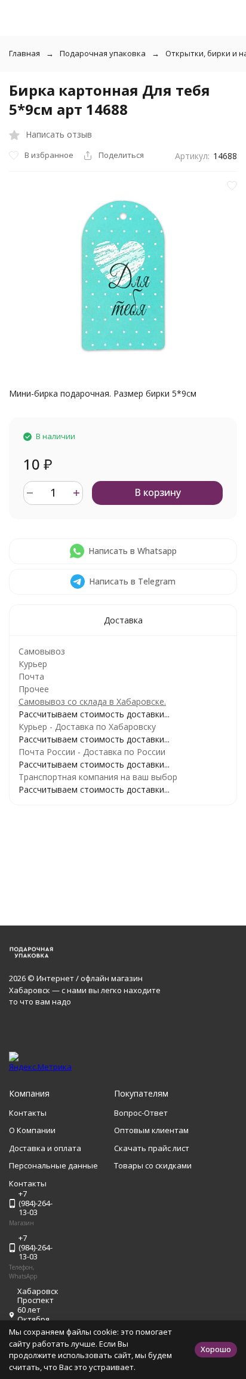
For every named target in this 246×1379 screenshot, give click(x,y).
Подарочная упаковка (103, 53)
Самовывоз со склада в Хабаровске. (92, 701)
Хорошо (216, 1349)
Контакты (28, 1112)
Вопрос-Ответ (141, 1112)
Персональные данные (53, 1165)
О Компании (32, 1130)
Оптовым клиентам (151, 1130)
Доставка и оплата (45, 1148)
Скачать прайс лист (151, 1148)
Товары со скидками (153, 1165)
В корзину (157, 492)
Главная (24, 53)
